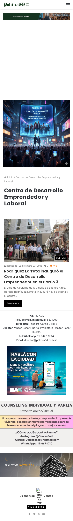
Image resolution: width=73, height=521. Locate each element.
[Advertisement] (36, 60)
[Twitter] (34, 514)
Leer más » (13, 303)
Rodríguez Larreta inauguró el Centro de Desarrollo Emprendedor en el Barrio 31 (33, 276)
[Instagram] (43, 514)
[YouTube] (39, 514)
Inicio (9, 177)
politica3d (11, 265)
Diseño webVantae (36, 496)
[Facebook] (29, 514)
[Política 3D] (16, 4)
